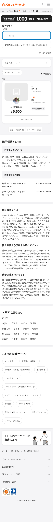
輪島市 (33, 339)
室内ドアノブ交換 (39, 412)
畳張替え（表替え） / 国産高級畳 (17, 369)
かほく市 (6, 328)
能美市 (26, 333)
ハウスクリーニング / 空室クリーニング (20, 386)
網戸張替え (41, 369)
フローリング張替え (12, 420)
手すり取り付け (24, 403)
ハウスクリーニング (12, 378)
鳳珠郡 (24, 339)
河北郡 (33, 323)
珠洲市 (26, 328)
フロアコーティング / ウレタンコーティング (21, 395)
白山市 (15, 339)
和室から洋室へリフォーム (15, 412)
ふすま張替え (10, 361)
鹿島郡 (15, 323)
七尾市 (35, 328)
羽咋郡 (35, 333)
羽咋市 (5, 339)
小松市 (17, 328)
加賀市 (5, 323)
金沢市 (24, 323)
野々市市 (6, 333)
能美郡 (17, 333)
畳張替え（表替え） (29, 361)
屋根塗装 (8, 403)
